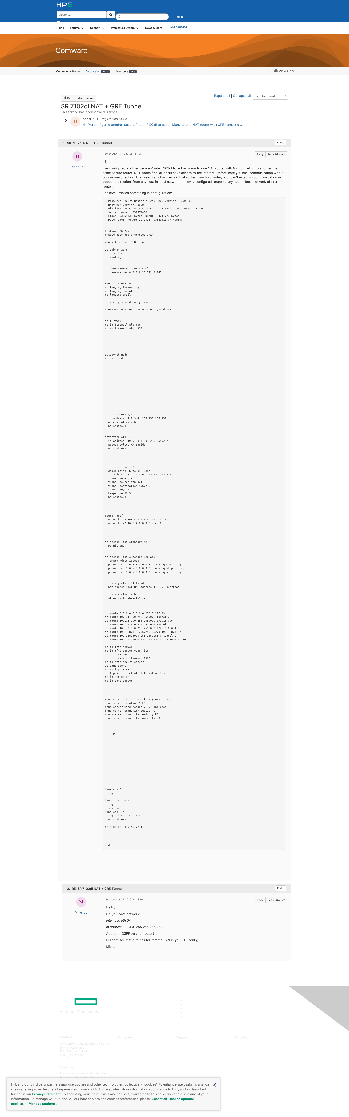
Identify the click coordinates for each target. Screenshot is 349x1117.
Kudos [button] (280, 142)
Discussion (97, 71)
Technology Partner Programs (254, 1061)
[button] (214, 1084)
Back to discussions (79, 98)
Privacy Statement (46, 1094)
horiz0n (77, 167)
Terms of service (129, 1073)
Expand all (222, 96)
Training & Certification (191, 1055)
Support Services (187, 1043)
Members (125, 71)
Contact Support (187, 1049)
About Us (124, 1043)
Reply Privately (276, 154)
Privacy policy (127, 1067)
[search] (110, 14)
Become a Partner (246, 1049)
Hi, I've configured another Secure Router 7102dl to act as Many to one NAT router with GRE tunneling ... (162, 125)
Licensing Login (186, 1067)
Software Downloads (189, 1061)
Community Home (68, 71)
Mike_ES (81, 912)
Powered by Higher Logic (232, 1109)
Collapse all (242, 96)
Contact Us (125, 1055)
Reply (260, 154)
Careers (123, 1049)
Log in (179, 16)
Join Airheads (178, 26)
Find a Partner (243, 1043)
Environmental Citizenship (135, 1061)
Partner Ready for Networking (254, 1055)
